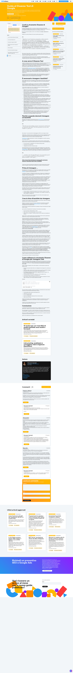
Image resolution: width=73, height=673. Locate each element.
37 (56, 69)
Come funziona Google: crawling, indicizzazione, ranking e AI (58, 59)
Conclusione (9, 55)
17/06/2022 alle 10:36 (26, 449)
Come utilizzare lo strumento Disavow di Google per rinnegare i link (13, 53)
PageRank (23, 171)
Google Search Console (32, 68)
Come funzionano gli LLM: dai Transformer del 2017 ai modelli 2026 (16, 517)
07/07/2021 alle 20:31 (26, 436)
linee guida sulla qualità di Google (40, 69)
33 (56, 46)
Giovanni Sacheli (25, 374)
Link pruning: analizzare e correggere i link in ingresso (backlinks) (34, 344)
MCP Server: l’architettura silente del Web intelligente (36, 538)
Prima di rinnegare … (10, 47)
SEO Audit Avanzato (26, 375)
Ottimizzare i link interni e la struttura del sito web (58, 67)
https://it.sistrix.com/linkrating (27, 228)
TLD (30, 247)
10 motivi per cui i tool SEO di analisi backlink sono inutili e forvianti (35, 327)
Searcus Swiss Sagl (26, 376)
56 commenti (58, 526)
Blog (53, 1)
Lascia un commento (38, 529)
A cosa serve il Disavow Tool (11, 39)
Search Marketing (27, 323)
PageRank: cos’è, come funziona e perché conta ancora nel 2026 (59, 51)
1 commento (17, 525)
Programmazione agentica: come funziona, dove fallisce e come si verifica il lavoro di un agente (36, 517)
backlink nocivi (25, 138)
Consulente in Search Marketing (33, 363)
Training (43, 1)
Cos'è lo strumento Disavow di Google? (13, 37)
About (49, 1)
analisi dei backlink (37, 203)
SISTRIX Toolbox (35, 226)
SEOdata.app (25, 377)
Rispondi (25, 402)
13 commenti (33, 353)
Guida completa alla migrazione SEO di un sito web (58, 44)
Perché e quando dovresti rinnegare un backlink (13, 45)
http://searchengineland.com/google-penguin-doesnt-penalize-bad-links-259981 (35, 160)
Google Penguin (24, 149)
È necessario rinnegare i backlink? (12, 42)
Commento (25, 483)
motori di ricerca (41, 119)
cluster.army (25, 378)
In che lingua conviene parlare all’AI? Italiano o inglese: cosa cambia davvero (15, 539)
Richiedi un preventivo (63, 1)
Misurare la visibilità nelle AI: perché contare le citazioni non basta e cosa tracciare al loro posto (56, 539)
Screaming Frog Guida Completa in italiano (55, 516)
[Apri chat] (71, 671)
